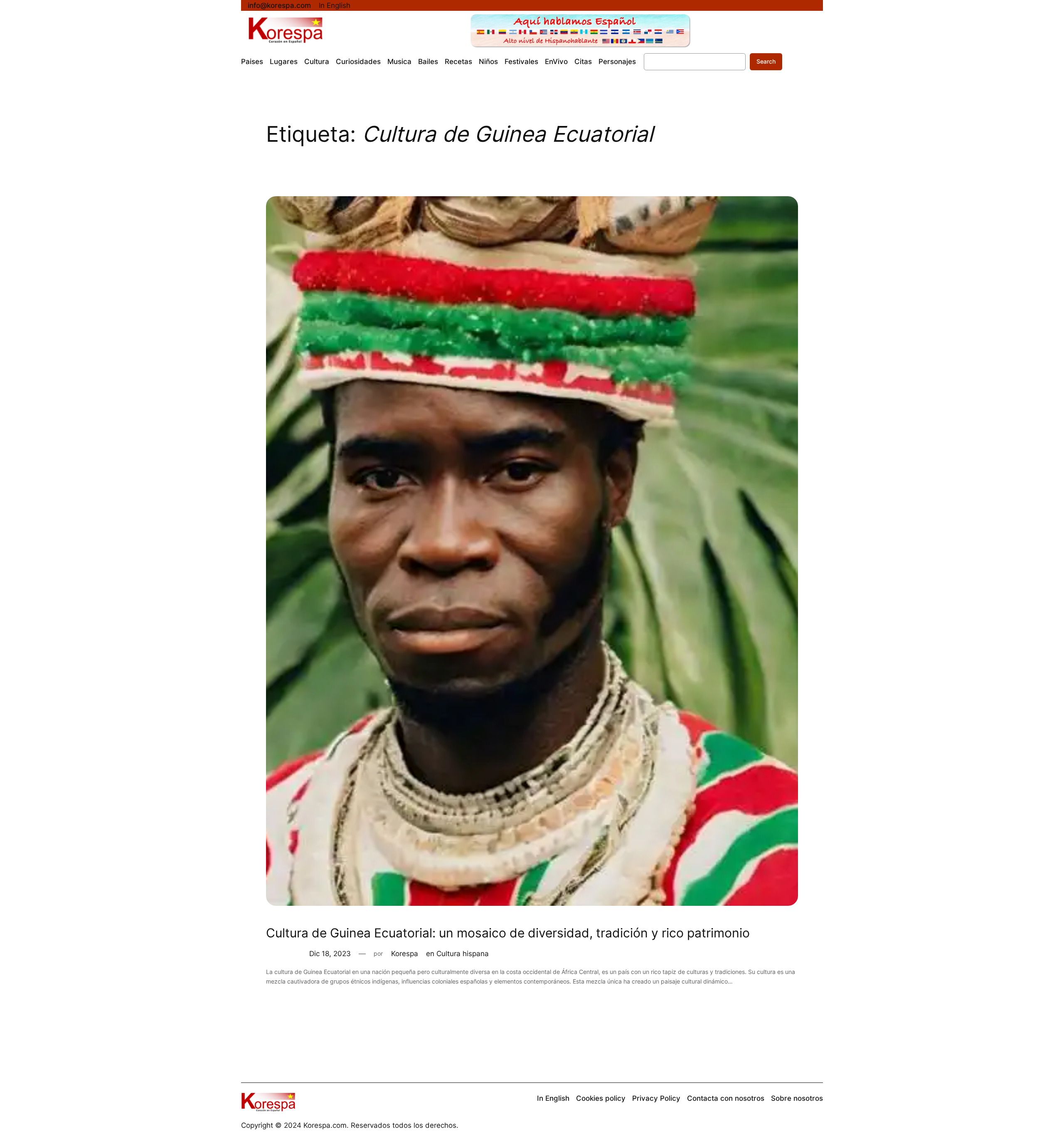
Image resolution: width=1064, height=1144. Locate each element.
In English (334, 5)
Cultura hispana (462, 953)
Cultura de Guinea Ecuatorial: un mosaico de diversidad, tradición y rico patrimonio (508, 933)
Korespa (404, 953)
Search (766, 61)
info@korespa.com (279, 5)
